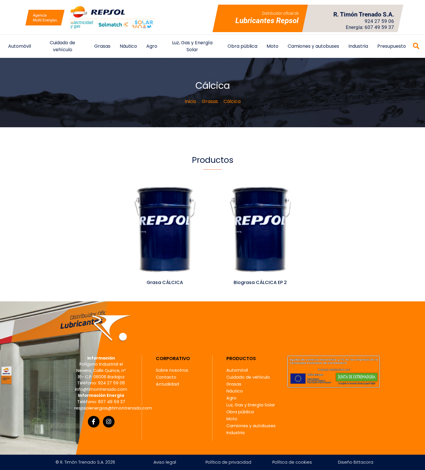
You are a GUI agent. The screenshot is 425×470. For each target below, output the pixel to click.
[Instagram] (108, 421)
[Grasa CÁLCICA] (164, 229)
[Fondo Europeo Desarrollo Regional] (333, 371)
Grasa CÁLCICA (165, 282)
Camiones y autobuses (313, 46)
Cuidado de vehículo (62, 46)
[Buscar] (416, 46)
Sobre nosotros (172, 370)
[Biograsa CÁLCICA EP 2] (260, 229)
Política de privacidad (228, 462)
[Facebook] (93, 421)
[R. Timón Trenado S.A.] (90, 17)
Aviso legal (165, 462)
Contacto (166, 377)
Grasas (102, 46)
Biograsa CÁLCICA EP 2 (260, 282)
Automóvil (19, 46)
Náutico (128, 46)
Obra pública (242, 46)
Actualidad (167, 384)
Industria (358, 46)
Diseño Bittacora (355, 462)
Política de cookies (292, 462)
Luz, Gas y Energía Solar (192, 46)
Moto (272, 46)
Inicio (190, 101)
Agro (151, 46)
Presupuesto (391, 46)
